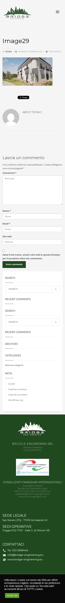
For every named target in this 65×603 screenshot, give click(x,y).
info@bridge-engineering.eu (25, 554)
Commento (9, 172)
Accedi (11, 383)
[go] (55, 289)
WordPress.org (15, 400)
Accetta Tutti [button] (12, 595)
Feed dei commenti (17, 394)
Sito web (7, 236)
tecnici (8, 51)
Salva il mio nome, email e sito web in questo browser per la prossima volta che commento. (31, 256)
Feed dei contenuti (17, 389)
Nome (6, 210)
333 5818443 (20, 550)
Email (6, 223)
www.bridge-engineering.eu (25, 559)
